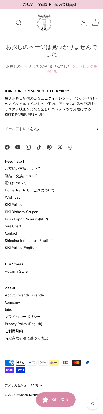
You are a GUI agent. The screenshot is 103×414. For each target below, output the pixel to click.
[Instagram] (28, 146)
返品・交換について (21, 175)
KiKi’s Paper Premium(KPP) (26, 219)
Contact (11, 233)
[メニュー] (7, 23)
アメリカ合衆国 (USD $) (21, 386)
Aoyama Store (16, 271)
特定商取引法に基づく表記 (26, 338)
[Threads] (70, 146)
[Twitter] (59, 146)
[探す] (18, 23)
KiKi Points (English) (21, 247)
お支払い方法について (23, 168)
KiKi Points (13, 204)
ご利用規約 (14, 331)
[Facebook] (7, 146)
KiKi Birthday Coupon (21, 211)
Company (12, 302)
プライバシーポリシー (23, 316)
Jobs (8, 309)
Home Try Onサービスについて (30, 190)
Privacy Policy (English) (23, 324)
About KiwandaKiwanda (24, 295)
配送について (15, 183)
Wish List (12, 197)
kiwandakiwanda (27, 395)
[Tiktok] (38, 146)
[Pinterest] (49, 146)
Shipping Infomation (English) (29, 240)
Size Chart (13, 226)
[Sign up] (95, 129)
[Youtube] (17, 146)
